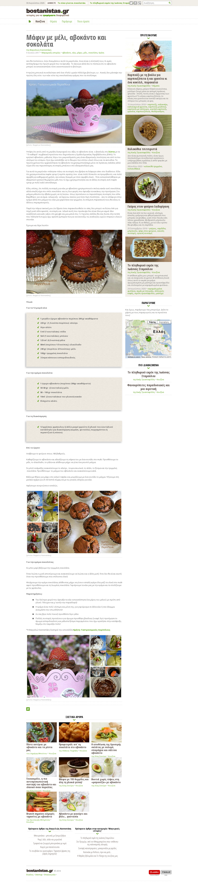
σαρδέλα (161, 228)
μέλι (85, 52)
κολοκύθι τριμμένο (153, 166)
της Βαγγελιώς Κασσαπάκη (38, 50)
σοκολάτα (92, 52)
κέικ (74, 52)
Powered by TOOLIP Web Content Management (166, 873)
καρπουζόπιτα (143, 111)
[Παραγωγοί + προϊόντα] (148, 357)
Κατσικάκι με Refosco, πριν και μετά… (97, 852)
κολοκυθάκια (134, 168)
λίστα (111, 151)
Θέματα (155, 85)
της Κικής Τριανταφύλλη (139, 85)
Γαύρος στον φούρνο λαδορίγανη (148, 206)
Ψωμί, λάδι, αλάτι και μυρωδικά (50, 839)
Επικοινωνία (49, 874)
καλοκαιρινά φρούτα (137, 106)
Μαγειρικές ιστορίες (51, 52)
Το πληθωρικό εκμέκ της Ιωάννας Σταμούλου (112, 3)
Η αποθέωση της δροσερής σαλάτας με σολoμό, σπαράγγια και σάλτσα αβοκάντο (106, 748)
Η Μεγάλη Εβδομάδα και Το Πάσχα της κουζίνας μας (97, 855)
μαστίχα (159, 293)
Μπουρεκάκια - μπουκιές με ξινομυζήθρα (50, 835)
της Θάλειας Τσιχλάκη (68, 750)
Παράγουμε (67, 21)
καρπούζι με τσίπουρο (138, 109)
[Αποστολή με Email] (28, 709)
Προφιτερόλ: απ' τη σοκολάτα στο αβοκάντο (72, 746)
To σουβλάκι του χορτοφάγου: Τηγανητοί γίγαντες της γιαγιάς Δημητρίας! (49, 852)
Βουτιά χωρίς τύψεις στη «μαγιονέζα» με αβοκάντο (106, 780)
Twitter (131, 3)
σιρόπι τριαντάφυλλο (144, 293)
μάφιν (79, 52)
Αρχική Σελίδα (29, 21)
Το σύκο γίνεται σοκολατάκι (72, 3)
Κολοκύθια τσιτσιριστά (142, 149)
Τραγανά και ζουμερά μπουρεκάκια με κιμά (49, 843)
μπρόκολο (132, 230)
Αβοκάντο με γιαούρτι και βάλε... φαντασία (73, 815)
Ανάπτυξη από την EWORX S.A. (154, 873)
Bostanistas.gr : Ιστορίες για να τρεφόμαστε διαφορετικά (47, 12)
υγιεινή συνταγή (144, 233)
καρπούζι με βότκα (157, 106)
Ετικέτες (29, 874)
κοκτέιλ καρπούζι (158, 109)
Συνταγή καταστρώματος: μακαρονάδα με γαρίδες (97, 848)
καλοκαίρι (162, 104)
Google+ (139, 3)
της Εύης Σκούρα (98, 756)
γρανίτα (131, 111)
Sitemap (39, 874)
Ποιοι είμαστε (83, 21)
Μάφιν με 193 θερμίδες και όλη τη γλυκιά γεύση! (74, 780)
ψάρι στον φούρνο (147, 230)
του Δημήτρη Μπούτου (36, 753)
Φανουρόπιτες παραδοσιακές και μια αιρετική (148, 387)
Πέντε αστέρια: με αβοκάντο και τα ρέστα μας (39, 747)
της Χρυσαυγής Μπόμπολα (38, 820)
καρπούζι (152, 104)
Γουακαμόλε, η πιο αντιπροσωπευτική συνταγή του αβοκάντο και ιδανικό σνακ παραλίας (41, 783)
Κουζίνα (52, 753)
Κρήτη (101, 52)
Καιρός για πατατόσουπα (49, 846)
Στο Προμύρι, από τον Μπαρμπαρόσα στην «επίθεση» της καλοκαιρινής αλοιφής (97, 843)
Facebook (135, 3)
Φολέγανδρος (157, 111)
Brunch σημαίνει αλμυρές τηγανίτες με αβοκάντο (40, 815)
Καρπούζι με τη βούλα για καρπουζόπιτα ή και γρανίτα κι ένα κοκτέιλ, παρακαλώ (147, 78)
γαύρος (152, 228)
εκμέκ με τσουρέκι (145, 291)
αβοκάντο (66, 52)
